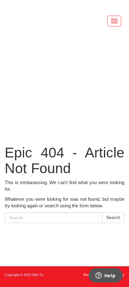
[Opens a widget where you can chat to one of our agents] (105, 276)
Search (113, 217)
